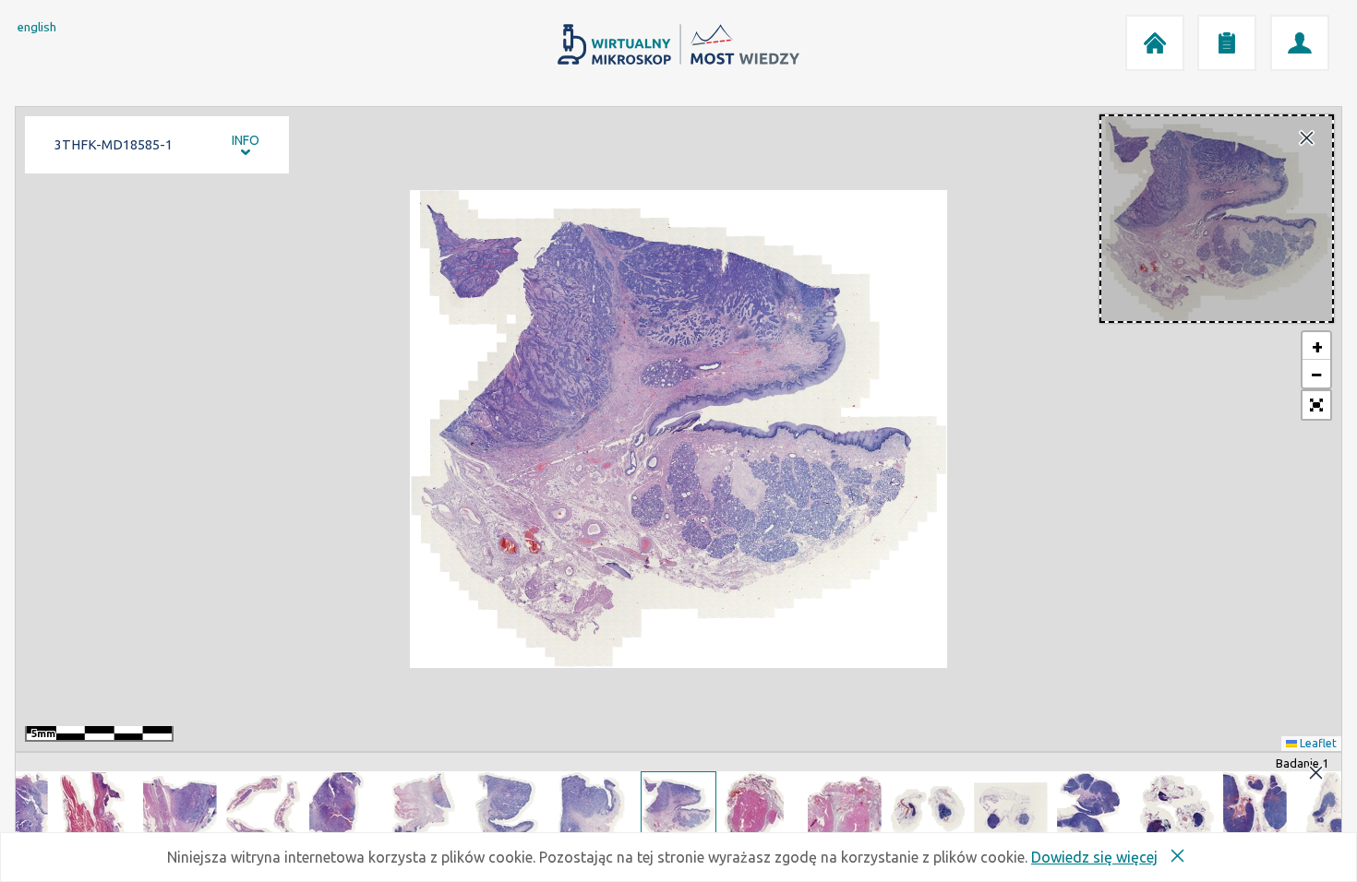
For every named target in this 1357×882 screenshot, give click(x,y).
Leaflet (1317, 743)
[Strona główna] (1155, 43)
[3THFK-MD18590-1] (1094, 809)
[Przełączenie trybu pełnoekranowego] (1316, 405)
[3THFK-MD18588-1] (928, 809)
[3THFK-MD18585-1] (678, 809)
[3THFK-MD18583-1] (512, 809)
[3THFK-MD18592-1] (1260, 809)
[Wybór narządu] (1299, 43)
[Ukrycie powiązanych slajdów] (1316, 774)
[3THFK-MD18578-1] (97, 809)
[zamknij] (1307, 139)
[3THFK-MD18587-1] (845, 809)
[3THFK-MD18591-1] (1177, 809)
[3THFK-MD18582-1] (429, 809)
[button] (1316, 346)
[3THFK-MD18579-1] (180, 809)
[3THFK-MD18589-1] (1011, 809)
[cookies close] (1177, 857)
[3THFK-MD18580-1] (263, 809)
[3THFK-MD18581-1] (346, 809)
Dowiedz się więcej (1094, 857)
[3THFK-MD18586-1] (762, 809)
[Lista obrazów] (1227, 43)
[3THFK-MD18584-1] (595, 809)
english (37, 27)
